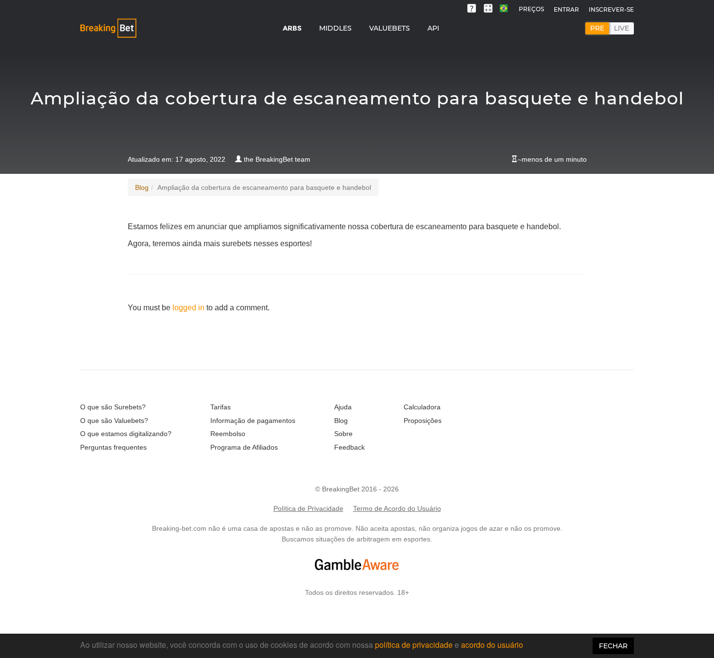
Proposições (423, 420)
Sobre (343, 434)
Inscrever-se (611, 9)
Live (621, 28)
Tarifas (220, 407)
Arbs (292, 28)
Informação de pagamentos (252, 420)
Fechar (613, 645)
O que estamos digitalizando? (125, 434)
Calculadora (422, 407)
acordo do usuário (492, 644)
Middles (335, 28)
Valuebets (389, 28)
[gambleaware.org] (357, 564)
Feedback (349, 447)
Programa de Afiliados (244, 447)
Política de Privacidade (308, 508)
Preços (531, 9)
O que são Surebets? (113, 407)
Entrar (566, 9)
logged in (188, 308)
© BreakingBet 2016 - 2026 (357, 489)
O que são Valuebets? (114, 420)
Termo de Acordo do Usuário (397, 508)
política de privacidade (414, 644)
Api (433, 28)
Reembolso (227, 434)
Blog (142, 187)
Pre (597, 28)
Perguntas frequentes (113, 447)
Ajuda (343, 407)
